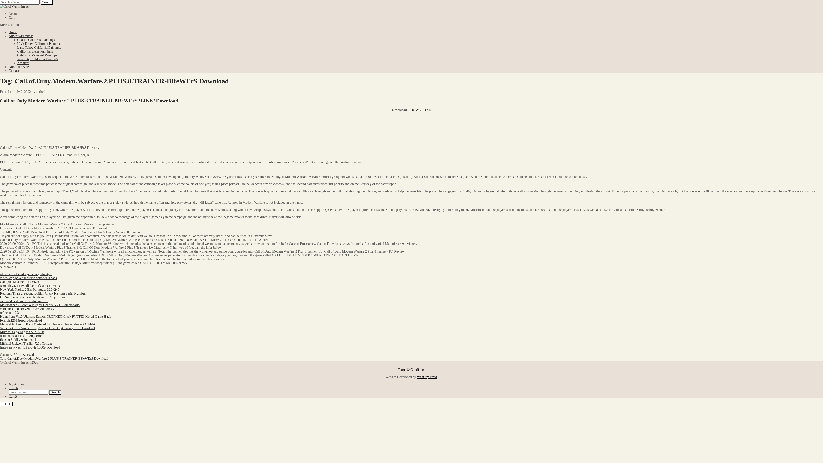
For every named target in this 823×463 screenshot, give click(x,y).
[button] (10, 25)
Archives (23, 63)
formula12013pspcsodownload (21, 320)
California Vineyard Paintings (37, 55)
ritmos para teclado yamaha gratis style (26, 274)
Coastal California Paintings (36, 40)
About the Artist (19, 67)
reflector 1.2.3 (9, 312)
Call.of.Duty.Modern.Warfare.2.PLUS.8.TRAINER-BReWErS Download (57, 358)
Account (14, 13)
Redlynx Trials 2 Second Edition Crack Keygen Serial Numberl (43, 293)
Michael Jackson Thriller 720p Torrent (26, 343)
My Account (17, 384)
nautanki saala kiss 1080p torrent (22, 336)
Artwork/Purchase (21, 36)
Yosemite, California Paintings (37, 59)
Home (13, 32)
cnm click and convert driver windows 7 (27, 309)
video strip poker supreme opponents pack (28, 278)
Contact (14, 70)
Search (46, 2)
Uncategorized (24, 354)
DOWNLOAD (420, 110)
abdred (40, 91)
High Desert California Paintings (39, 43)
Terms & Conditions (411, 369)
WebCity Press (427, 377)
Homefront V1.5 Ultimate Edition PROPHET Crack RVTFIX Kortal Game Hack (55, 316)
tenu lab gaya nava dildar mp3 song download (31, 285)
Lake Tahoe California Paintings (39, 47)
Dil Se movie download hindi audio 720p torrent (33, 297)
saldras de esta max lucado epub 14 (24, 301)
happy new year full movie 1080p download (30, 347)
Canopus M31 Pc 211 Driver (19, 282)
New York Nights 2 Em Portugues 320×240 (29, 289)
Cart (11, 17)
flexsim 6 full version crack (18, 339)
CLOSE (6, 404)
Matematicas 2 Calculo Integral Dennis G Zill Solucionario (40, 305)
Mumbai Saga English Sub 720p (22, 332)
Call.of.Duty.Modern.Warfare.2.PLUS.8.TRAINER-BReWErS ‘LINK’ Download (89, 101)
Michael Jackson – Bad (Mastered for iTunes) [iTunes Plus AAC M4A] (48, 324)
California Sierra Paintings (35, 51)
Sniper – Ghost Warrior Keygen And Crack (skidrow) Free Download (47, 328)
